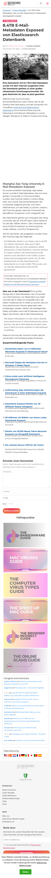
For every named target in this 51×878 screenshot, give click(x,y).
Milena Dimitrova (16, 46)
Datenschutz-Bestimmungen (13, 818)
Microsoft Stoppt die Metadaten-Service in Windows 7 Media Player (26, 363)
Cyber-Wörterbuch (9, 795)
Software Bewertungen (11, 798)
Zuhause (6, 10)
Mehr (4, 812)
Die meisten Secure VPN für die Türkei (24, 445)
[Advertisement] (25, 150)
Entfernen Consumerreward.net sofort (30, 740)
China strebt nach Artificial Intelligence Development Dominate (24, 377)
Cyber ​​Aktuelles (19, 10)
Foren (4, 804)
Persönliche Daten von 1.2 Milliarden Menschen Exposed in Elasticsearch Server (26, 350)
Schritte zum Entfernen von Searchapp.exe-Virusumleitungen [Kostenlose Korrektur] (22, 721)
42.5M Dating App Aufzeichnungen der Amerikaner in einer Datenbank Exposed (25, 391)
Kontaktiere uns (8, 821)
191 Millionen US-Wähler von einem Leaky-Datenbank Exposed (26, 418)
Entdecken (7, 786)
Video (4, 801)
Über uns (5, 816)
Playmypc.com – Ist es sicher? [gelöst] (29, 688)
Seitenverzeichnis (9, 790)
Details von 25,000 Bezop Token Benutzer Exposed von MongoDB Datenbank (26, 432)
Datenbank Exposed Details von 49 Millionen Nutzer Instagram (22, 405)
